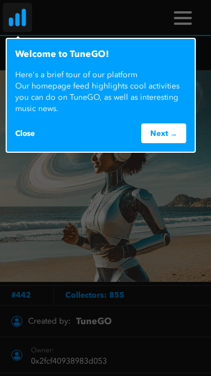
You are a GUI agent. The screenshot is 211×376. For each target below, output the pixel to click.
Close (25, 133)
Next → (163, 133)
